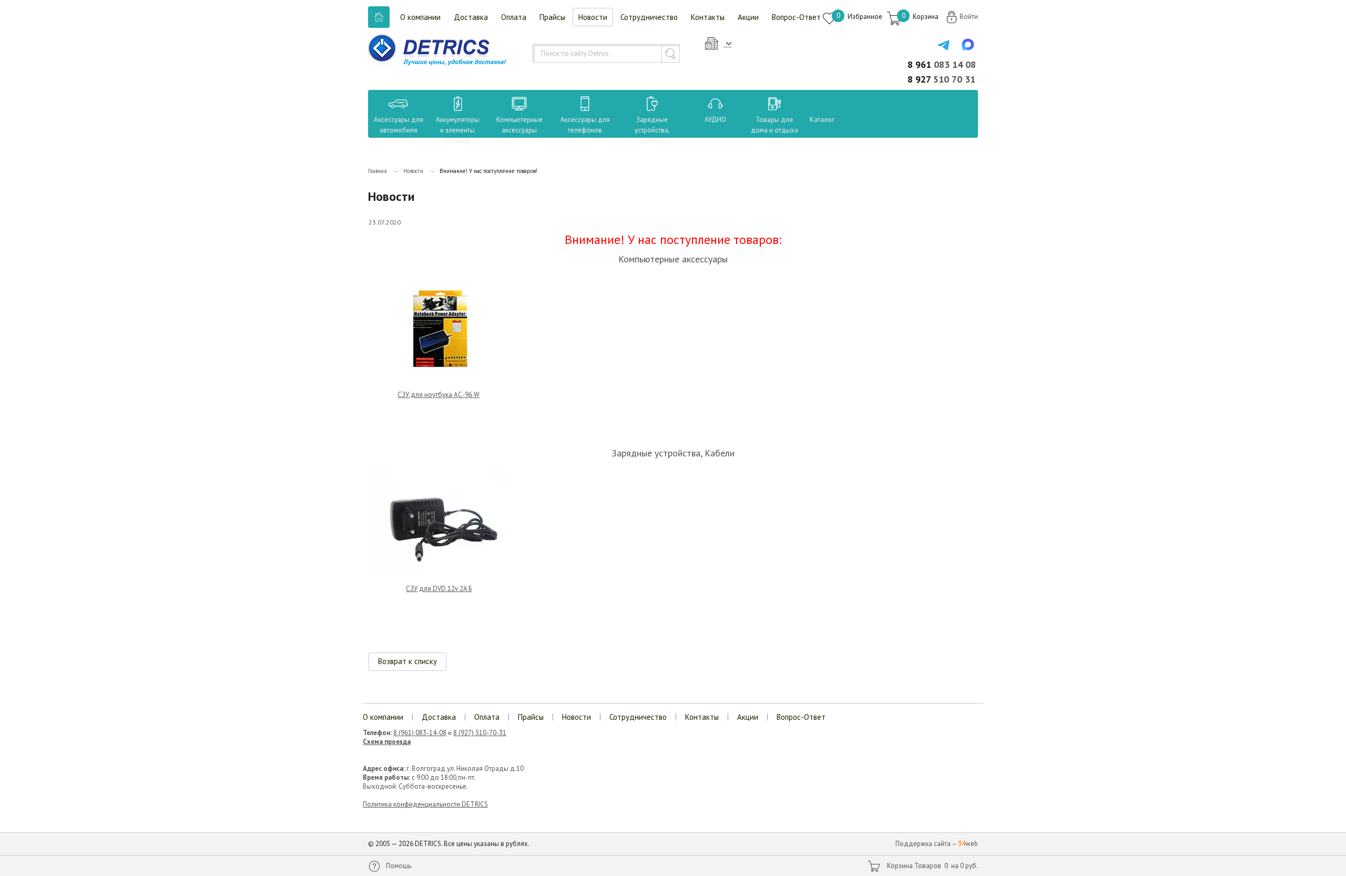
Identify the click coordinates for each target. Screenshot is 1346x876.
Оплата (513, 17)
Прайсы (552, 17)
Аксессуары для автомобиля (398, 125)
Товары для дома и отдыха (774, 125)
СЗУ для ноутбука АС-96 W (438, 394)
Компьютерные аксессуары (519, 125)
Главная (377, 171)
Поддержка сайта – (936, 843)
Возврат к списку (407, 661)
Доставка (471, 17)
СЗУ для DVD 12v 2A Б (439, 588)
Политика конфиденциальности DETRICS (425, 804)
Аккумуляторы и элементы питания (458, 130)
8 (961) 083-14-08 (419, 732)
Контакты (708, 17)
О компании (420, 17)
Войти (969, 16)
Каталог (812, 119)
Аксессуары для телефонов (585, 125)
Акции (748, 17)
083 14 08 (941, 64)
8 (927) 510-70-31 (479, 732)
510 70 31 (941, 79)
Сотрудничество (649, 17)
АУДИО (715, 119)
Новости (592, 17)
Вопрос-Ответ (796, 17)
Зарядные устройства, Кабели (652, 130)
